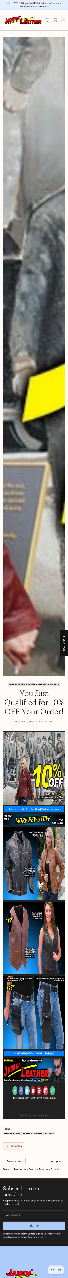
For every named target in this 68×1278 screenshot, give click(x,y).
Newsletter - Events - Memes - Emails (34, 684)
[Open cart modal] (55, 20)
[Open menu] (62, 20)
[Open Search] (47, 20)
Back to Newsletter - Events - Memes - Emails (31, 1169)
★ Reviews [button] (64, 643)
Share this (16, 1146)
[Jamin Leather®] (23, 20)
